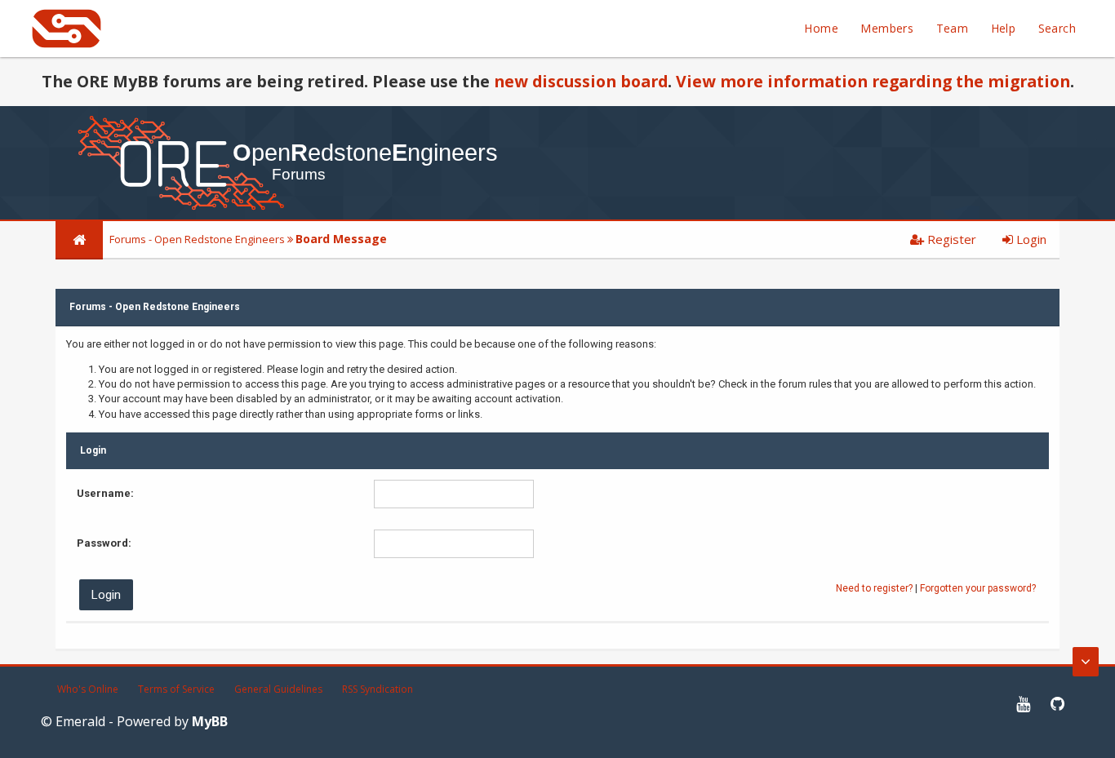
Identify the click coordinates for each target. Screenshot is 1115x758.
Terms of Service (176, 689)
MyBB (210, 721)
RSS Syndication (377, 689)
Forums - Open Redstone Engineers (197, 239)
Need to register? (874, 588)
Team (952, 28)
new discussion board (581, 81)
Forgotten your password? (978, 588)
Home (821, 28)
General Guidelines (278, 689)
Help (1003, 28)
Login (1029, 239)
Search (1057, 28)
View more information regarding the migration (873, 81)
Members (886, 28)
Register (950, 239)
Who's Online (87, 689)
